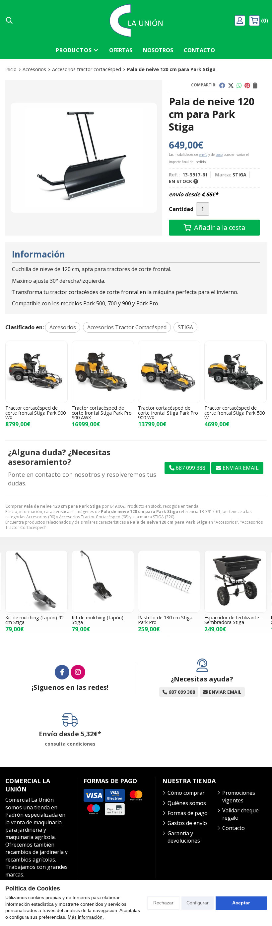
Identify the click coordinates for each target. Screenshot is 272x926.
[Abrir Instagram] (78, 672)
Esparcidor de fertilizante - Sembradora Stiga (233, 619)
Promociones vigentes (238, 796)
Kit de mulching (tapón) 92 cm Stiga (34, 619)
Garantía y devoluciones (184, 837)
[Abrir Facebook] (62, 672)
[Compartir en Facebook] (222, 85)
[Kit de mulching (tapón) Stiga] (103, 581)
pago (219, 154)
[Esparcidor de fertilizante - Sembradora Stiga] (235, 581)
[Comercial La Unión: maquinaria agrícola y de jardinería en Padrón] (136, 20)
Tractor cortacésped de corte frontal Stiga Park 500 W (234, 413)
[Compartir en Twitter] (231, 85)
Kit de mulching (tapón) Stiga (97, 619)
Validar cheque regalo (240, 814)
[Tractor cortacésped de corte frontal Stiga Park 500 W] (235, 372)
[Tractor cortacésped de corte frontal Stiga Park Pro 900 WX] (169, 372)
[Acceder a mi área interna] (240, 20)
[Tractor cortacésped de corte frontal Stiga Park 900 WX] (36, 372)
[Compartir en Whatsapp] (239, 85)
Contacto (233, 828)
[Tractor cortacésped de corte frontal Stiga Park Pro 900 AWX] (103, 372)
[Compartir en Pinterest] (247, 85)
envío (203, 154)
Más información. (86, 917)
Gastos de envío (187, 823)
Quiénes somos (187, 803)
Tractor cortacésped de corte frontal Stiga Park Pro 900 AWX (102, 413)
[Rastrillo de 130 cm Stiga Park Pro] (169, 581)
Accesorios (36, 517)
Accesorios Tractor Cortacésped (89, 517)
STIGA (158, 517)
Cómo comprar (186, 792)
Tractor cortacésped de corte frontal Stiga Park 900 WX (35, 413)
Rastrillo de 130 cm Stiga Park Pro (165, 619)
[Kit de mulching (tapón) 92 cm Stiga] (36, 581)
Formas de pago (188, 813)
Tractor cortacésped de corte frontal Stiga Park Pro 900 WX (168, 413)
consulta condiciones (70, 744)
